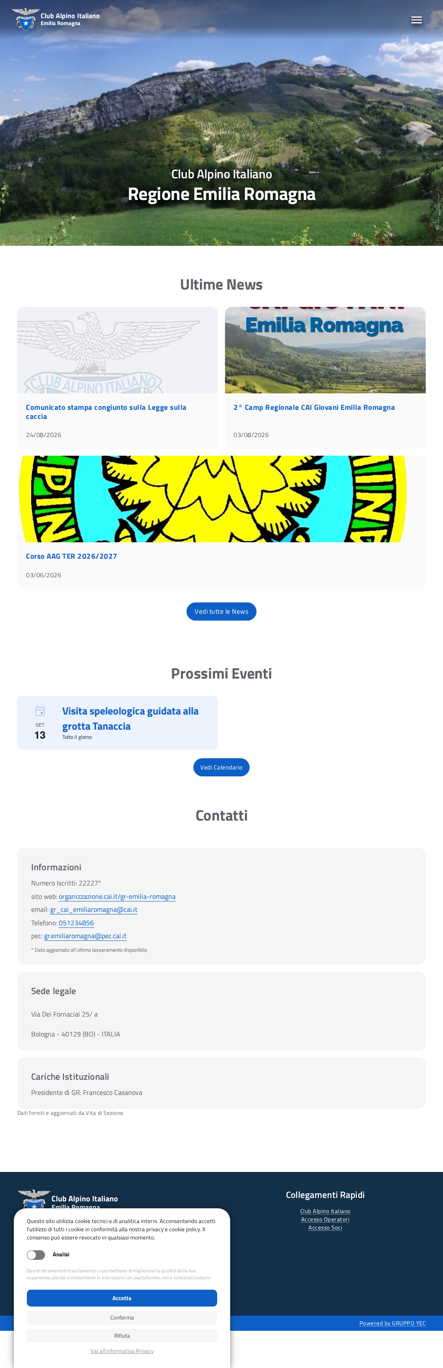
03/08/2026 (251, 435)
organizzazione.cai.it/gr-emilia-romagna (117, 896)
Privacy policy (122, 1351)
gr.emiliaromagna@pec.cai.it (85, 935)
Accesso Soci (325, 1227)
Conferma (122, 1317)
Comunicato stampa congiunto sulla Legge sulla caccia (106, 411)
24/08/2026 (43, 435)
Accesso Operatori (325, 1219)
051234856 (76, 922)
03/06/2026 (43, 575)
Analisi (61, 1254)
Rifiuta (122, 1335)
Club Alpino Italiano (325, 1211)
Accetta (122, 1298)
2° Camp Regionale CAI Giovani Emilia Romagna (314, 407)
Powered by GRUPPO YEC (393, 1323)
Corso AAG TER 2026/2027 (72, 556)
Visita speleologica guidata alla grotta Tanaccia (130, 718)
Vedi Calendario (221, 767)
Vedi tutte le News (221, 611)
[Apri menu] (417, 20)
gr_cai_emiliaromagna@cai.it (94, 909)
